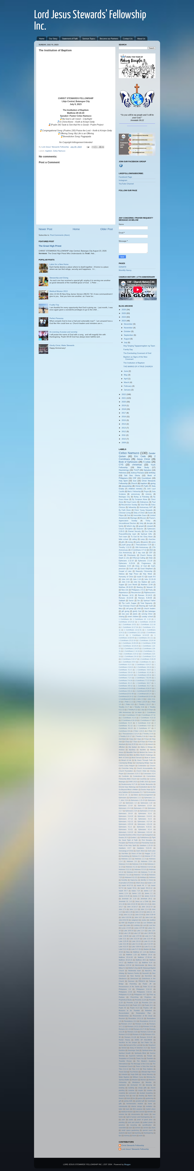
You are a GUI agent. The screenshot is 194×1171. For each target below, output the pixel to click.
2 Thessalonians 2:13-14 (130, 734)
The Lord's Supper (129, 603)
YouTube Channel (126, 184)
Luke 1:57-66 (137, 936)
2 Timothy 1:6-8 (147, 734)
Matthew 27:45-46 (145, 957)
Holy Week (147, 574)
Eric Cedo (140, 456)
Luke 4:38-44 (136, 946)
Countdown (146, 478)
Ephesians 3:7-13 (126, 819)
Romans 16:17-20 (140, 1029)
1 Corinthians (124, 619)
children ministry (135, 489)
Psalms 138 (147, 1008)
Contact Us (128, 39)
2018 (124, 409)
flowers (121, 1098)
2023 (124, 321)
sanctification (147, 1125)
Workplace (136, 1082)
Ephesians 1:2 (131, 803)
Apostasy (132, 750)
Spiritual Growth (125, 1053)
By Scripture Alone (139, 499)
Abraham (122, 744)
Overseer (131, 981)
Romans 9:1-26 (130, 1037)
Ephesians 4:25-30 (126, 824)
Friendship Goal (147, 843)
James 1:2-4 (123, 893)
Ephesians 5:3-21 (126, 829)
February (128, 386)
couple (140, 1090)
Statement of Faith (70, 39)
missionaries (135, 1114)
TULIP (136, 470)
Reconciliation (124, 1013)
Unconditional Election (127, 523)
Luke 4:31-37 (123, 946)
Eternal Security (134, 531)
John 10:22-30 (132, 904)
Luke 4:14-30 (148, 944)
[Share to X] (98, 147)
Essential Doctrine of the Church (130, 835)
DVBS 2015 (144, 781)
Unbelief (124, 1074)
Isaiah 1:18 (151, 883)
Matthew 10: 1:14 (139, 952)
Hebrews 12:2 (126, 859)
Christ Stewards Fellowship (132, 1145)
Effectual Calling (139, 558)
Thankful (150, 1058)
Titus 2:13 (135, 1069)
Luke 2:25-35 (124, 941)
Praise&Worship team (127, 534)
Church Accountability (145, 768)
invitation (149, 1106)
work (140, 1135)
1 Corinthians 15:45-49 (129, 643)
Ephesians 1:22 (146, 803)
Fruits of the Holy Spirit (127, 845)
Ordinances (144, 502)
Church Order (141, 771)
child (139, 608)
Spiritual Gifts (146, 534)
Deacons (140, 529)
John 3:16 (126, 582)
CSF (134, 478)
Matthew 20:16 (146, 954)
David (153, 781)
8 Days (142, 741)
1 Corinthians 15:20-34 (147, 640)
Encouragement (147, 795)
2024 (124, 317)
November (128, 328)
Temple (149, 1056)
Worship (149, 1082)
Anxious (122, 750)
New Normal (135, 976)
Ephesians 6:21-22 (145, 832)
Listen (128, 925)
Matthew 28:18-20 (126, 587)
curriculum (132, 1093)
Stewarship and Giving (58, 278)
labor (120, 1109)
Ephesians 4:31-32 (145, 824)
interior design (136, 1106)
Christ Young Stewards (143, 510)
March (127, 382)
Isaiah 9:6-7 (123, 891)
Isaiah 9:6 (151, 577)
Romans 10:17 (126, 1024)
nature (146, 1114)
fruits (128, 1098)
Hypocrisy (134, 880)
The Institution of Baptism (134, 363)
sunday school (147, 617)
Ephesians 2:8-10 (126, 813)
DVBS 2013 (132, 781)
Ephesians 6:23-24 (127, 563)
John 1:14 (137, 579)
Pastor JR (147, 984)
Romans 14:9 (148, 1026)
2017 (124, 413)
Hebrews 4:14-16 (146, 867)
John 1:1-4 (145, 909)
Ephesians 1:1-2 (135, 797)
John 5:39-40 (150, 914)
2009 (124, 442)
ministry (149, 494)
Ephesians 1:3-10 (126, 805)
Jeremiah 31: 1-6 (125, 901)
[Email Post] (88, 147)
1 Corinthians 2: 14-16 (131, 651)
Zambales (122, 1085)
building (131, 1088)
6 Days (127, 741)
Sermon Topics (88, 39)
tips (120, 1135)
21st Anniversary (125, 553)
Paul (153, 502)
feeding (141, 1096)
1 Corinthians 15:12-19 (127, 640)
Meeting (140, 587)
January (127, 390)
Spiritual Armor (147, 1050)
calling (134, 539)
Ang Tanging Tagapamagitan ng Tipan (139, 346)
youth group (126, 545)
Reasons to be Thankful (129, 1010)
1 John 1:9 (140, 699)
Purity (150, 590)
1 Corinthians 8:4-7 (143, 683)
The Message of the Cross (140, 1064)
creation (150, 1090)
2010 (124, 439)
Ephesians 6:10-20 (126, 832)
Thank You (140, 1058)
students (122, 1133)
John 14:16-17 (132, 907)
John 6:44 (149, 917)
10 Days (150, 709)
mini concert (140, 1111)
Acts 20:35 (132, 744)
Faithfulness (144, 837)
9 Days (150, 741)
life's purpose (138, 1109)
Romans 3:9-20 (124, 1034)
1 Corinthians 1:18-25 (131, 648)
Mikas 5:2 (122, 968)
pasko (131, 1119)
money (130, 542)
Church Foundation (126, 771)
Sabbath (122, 601)
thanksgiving (148, 1133)
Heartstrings (124, 470)
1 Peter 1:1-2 (128, 702)
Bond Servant (137, 757)
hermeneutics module (134, 1103)
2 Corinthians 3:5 (131, 715)
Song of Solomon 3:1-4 (138, 1048)
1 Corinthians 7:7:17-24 (143, 680)
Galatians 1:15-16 (146, 845)
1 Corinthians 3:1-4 (148, 656)
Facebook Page (125, 177)
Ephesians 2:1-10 (145, 561)
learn (127, 1109)
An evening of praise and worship (63, 332)
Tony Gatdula (148, 1069)
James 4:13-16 (150, 896)
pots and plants (134, 1122)
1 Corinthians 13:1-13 (135, 632)
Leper (121, 925)
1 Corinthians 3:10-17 (129, 659)
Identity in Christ (147, 880)
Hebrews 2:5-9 (146, 861)
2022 (124, 394)
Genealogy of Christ (126, 851)
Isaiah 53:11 (132, 888)
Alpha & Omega (147, 747)
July (126, 342)
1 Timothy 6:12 (132, 709)
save (130, 1127)
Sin (138, 601)
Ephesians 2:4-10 (146, 811)
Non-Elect (148, 976)
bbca (120, 608)
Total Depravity (146, 603)
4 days (138, 739)
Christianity (131, 555)
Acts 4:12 (142, 744)
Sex (144, 1045)
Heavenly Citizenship (144, 571)
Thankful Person (125, 1061)
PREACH (141, 981)
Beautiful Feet (131, 752)
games (140, 1098)
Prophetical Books (125, 1000)
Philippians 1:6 (125, 989)
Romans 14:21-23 (133, 1026)
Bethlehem (123, 755)
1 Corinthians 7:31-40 (143, 678)
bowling (121, 1088)
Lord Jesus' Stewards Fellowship (135, 1149)
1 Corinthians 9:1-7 (143, 686)
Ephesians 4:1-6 (145, 819)
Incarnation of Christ (126, 883)
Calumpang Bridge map (144, 763)
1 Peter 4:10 (129, 704)
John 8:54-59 (123, 920)
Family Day (128, 349)
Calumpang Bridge (126, 763)
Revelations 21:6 (130, 1021)
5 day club (140, 553)
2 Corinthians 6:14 (143, 723)
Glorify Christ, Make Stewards (61, 345)
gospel (141, 526)
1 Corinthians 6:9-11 (143, 675)
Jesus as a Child (141, 901)
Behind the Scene (146, 752)
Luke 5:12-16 (123, 949)
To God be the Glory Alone (142, 537)
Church (134, 483)
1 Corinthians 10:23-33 (146, 622)
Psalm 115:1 (137, 1005)
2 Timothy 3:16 (140, 736)
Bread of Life (126, 760)
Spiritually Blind (140, 1053)
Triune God (123, 1072)
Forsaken (122, 843)
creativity (122, 1093)
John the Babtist (140, 582)
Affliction (122, 747)
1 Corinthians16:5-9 (126, 699)
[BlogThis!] (95, 147)
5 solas (147, 462)
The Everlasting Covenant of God (137, 353)
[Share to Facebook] (100, 147)
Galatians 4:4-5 (125, 566)
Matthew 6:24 (147, 962)
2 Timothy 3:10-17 (125, 736)
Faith (146, 486)
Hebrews (122, 473)
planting (122, 1122)
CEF (150, 553)
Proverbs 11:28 (132, 1002)
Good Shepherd (146, 569)
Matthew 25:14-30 (126, 957)
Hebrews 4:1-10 (131, 867)
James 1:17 (148, 891)
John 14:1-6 (144, 904)
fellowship (132, 507)
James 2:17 (137, 896)
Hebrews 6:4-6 (132, 872)
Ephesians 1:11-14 (126, 561)
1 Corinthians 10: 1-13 (142, 619)
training (126, 1135)
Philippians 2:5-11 (138, 590)
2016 (124, 416)
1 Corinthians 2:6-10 (131, 656)
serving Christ (146, 614)
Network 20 (150, 587)
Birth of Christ (124, 757)
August (127, 339)
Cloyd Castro (131, 502)
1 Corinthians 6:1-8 (143, 672)
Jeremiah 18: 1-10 (129, 898)
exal (133, 1096)
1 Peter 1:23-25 (141, 702)
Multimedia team (134, 970)
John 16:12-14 (147, 907)
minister (150, 1111)
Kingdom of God (134, 923)
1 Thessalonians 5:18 (142, 545)
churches (151, 539)
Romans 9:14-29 (146, 1037)
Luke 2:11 (122, 938)
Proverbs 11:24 (140, 1000)
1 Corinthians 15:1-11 (145, 638)
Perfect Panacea (56, 318)
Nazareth (145, 973)
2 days (150, 736)
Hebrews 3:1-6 (124, 864)
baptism (48, 151)
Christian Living (125, 513)
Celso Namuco (59, 151)
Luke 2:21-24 (134, 938)
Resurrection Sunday (129, 505)
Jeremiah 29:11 (146, 898)
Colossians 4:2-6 (149, 773)
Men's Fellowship (134, 491)
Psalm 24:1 (149, 1005)
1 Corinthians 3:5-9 (128, 662)
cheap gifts (142, 1088)
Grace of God (136, 853)
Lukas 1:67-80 (139, 928)
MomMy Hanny (125, 270)
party (138, 542)
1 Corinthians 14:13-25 (139, 635)
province (122, 1125)
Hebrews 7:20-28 (140, 875)
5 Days (146, 739)
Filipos (121, 515)
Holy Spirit (123, 481)
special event (148, 1130)
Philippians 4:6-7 (140, 994)
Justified (152, 920)
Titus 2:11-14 (123, 1069)
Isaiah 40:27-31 (127, 885)
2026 (124, 309)
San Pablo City (147, 1042)
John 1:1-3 (133, 909)
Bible (131, 755)
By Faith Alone (125, 510)
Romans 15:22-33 (126, 598)
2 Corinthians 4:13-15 (147, 718)
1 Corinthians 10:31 (128, 624)
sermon (137, 1127)
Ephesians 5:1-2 (125, 827)
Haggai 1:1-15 (150, 853)
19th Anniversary (125, 712)
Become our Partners (109, 39)
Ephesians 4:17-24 (145, 821)
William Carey (138, 1077)
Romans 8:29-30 (145, 598)
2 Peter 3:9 (151, 731)
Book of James (150, 757)
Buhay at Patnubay (141, 497)
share (153, 1127)
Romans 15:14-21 (145, 595)
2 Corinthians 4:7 (145, 720)
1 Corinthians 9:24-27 (144, 688)
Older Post (106, 229)
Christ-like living (127, 768)
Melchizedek (139, 965)
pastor (145, 542)
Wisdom (135, 1080)
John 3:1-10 (128, 914)
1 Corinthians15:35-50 (143, 691)
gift (120, 1101)
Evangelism (149, 835)
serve (153, 542)
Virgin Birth (135, 1074)
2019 (124, 405)
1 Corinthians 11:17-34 (129, 627)
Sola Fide (144, 505)
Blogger (127, 1164)
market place (150, 1109)
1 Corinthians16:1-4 (144, 694)
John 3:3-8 (139, 914)
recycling (133, 1125)
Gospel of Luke (125, 571)
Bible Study (143, 467)
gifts (123, 542)
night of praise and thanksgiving (138, 1117)
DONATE (122, 267)
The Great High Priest (50, 246)
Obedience (123, 978)
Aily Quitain (132, 747)
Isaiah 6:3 (140, 577)
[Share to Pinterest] (103, 147)
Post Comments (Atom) (60, 235)
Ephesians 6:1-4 (145, 829)
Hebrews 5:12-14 (125, 869)
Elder (151, 558)
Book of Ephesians (128, 462)
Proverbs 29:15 (124, 1005)
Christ (137, 486)
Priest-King (134, 997)
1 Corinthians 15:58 (148, 643)
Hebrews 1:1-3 (140, 859)
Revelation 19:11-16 (135, 1018)
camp (142, 539)
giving (153, 483)
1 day (142, 709)
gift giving (125, 611)
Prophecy (148, 997)
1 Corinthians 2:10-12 (130, 654)
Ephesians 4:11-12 (126, 821)
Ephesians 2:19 (131, 811)
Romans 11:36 (140, 1024)
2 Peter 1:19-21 (138, 731)
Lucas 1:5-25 (126, 928)
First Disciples (147, 840)
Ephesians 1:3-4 (125, 808)
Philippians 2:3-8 (125, 992)
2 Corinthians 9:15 (143, 725)
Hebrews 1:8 (132, 861)
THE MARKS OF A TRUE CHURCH (138, 366)
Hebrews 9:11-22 (131, 877)
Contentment (137, 776)
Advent (150, 744)
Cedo (121, 555)
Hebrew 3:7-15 (150, 856)
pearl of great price (144, 1119)
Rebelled (148, 1010)
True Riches (134, 1072)
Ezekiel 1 (134, 837)
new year (125, 614)
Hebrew (121, 574)
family (121, 526)
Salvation (147, 470)
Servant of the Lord (133, 1045)
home (150, 1103)
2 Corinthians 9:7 (143, 728)
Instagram (123, 180)
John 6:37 (138, 917)
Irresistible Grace (140, 515)
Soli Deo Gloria (132, 475)
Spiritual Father (149, 601)
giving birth (128, 1101)
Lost (144, 925)
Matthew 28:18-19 (125, 960)
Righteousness (149, 592)
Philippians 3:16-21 (144, 992)
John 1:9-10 (139, 912)
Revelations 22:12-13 (147, 1021)
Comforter (125, 776)
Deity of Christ (139, 513)
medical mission (127, 1111)
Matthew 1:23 (131, 954)
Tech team (123, 537)
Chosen (152, 765)
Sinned (124, 1048)
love (134, 481)
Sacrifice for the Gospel (128, 1042)
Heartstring (125, 856)
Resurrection (136, 592)
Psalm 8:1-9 (134, 1008)
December (128, 324)
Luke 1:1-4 (140, 930)
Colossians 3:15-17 (133, 773)
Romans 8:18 (137, 1034)
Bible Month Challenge (144, 755)
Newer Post (45, 229)
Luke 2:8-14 (136, 941)
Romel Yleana (124, 1040)
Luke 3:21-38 (123, 944)
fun (134, 1098)
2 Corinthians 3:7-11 (148, 715)
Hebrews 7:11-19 (125, 875)
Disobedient (143, 787)
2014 (124, 424)
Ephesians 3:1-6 (145, 813)
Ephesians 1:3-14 (145, 805)
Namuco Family (133, 973)
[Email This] (93, 147)
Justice (143, 920)
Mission (143, 518)
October (127, 331)
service (145, 1127)
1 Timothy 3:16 (138, 707)
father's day (131, 526)
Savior (131, 601)
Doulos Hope (145, 789)
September (129, 335)
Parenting (133, 984)
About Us (141, 39)
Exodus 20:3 (123, 837)
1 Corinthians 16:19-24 (129, 646)
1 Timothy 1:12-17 (144, 704)
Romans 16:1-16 (125, 1029)
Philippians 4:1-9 (125, 994)
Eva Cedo (149, 531)
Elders (136, 795)
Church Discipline (126, 529)
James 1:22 (136, 893)
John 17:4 (122, 909)
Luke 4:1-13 (135, 944)
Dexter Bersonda (146, 784)
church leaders (149, 608)
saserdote (122, 1127)
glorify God (137, 611)
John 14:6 (125, 579)
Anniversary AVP (146, 507)
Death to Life (124, 558)
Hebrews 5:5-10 (140, 869)
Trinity (148, 521)
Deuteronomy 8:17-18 (129, 784)
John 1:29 (128, 912)
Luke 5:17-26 (136, 949)
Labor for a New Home (58, 264)
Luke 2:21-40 (148, 938)
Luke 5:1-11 (148, 946)
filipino (150, 1096)
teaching (138, 1133)
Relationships (124, 1016)
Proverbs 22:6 (147, 1002)
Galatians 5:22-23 (144, 848)
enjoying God (124, 1096)
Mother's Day (133, 968)
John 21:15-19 (149, 579)
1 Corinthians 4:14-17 (143, 664)
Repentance (123, 592)
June (126, 371)
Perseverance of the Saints (129, 986)
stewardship (127, 486)
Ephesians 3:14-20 (126, 816)
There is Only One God (144, 1066)
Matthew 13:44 (147, 585)
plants (135, 614)
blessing (149, 1085)
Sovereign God (133, 1050)
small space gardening (130, 1130)
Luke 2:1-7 (149, 936)
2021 (124, 398)
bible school (123, 539)
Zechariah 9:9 (136, 1085)
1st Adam (138, 712)
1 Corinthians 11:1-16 (147, 624)
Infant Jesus (140, 883)
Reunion (122, 1018)
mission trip (123, 1114)
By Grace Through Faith (144, 760)
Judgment (134, 920)
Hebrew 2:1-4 (137, 856)
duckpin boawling (146, 1093)
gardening (149, 1098)
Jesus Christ (143, 459)
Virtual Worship (147, 1074)
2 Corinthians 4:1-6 (128, 718)
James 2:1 (149, 893)
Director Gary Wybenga (127, 787)
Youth (150, 606)
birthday (152, 473)
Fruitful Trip (54, 305)
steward (150, 526)
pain (123, 1119)
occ (154, 1117)
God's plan (151, 851)
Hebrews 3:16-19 (138, 864)
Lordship (136, 925)
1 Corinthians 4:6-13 (143, 667)
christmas (137, 464)
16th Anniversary (141, 547)
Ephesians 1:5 (139, 808)
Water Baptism (124, 1077)
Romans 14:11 (128, 595)
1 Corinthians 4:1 (145, 662)
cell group (130, 608)
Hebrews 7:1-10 (147, 872)
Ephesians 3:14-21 (145, 816)
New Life (124, 590)
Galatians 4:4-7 (125, 848)
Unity (141, 523)
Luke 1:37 (137, 933)
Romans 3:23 (132, 1032)
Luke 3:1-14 (148, 941)
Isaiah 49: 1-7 (142, 885)
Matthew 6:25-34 (125, 965)
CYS (121, 464)
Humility (124, 880)
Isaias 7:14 (136, 891)
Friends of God (133, 843)
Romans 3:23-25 (147, 1032)
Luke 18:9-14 (128, 930)
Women (143, 1080)
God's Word (140, 851)
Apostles (143, 750)
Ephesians (122, 797)
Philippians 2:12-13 (144, 989)
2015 (124, 420)
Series (121, 1045)
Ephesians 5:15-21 (144, 827)
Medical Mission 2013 (58, 291)
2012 (124, 431)
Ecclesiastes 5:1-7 (137, 792)
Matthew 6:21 (132, 962)
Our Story (53, 39)
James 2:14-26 (124, 896)
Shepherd (151, 1045)
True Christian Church (127, 606)
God (128, 515)
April (126, 379)
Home (41, 39)
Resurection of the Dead (142, 1016)
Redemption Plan (143, 1013)
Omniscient (134, 978)
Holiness (152, 877)
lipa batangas (150, 611)
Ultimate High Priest (148, 1072)
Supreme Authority (136, 1056)
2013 (124, 428)
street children (132, 617)
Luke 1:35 (127, 933)
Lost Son (152, 925)
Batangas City (124, 497)
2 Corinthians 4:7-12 (138, 550)
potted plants (148, 1122)
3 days (131, 739)
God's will (133, 569)
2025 (124, 313)
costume (131, 1090)
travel (134, 1135)
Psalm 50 (122, 1008)
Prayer (146, 491)
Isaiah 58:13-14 (146, 888)
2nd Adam (122, 739)
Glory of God (141, 566)
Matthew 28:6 (141, 960)
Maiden (146, 949)
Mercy (150, 965)
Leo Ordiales (148, 923)
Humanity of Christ (126, 577)
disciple (150, 523)
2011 (124, 435)
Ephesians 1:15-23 (138, 800)
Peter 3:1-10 (148, 986)
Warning (142, 606)
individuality (123, 1106)
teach (130, 1133)
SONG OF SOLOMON (143, 1040)
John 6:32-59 (126, 917)
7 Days (134, 741)
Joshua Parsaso (137, 473)
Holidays (143, 877)
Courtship (143, 779)
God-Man (124, 853)
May (126, 375)
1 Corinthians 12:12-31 (133, 630)
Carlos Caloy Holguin (127, 765)
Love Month (132, 585)
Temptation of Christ (126, 1058)
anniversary (135, 494)
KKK (123, 923)
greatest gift (140, 1101)
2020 (124, 402)
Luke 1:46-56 (124, 936)
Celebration (142, 765)
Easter (150, 513)
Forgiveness (146, 563)
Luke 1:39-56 (148, 933)
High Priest (133, 574)
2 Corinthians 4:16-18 (129, 720)
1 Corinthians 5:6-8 (143, 670)
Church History (146, 555)
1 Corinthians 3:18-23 (147, 659)
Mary (128, 952)
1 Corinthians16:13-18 (145, 696)
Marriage (133, 518)
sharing (121, 617)
